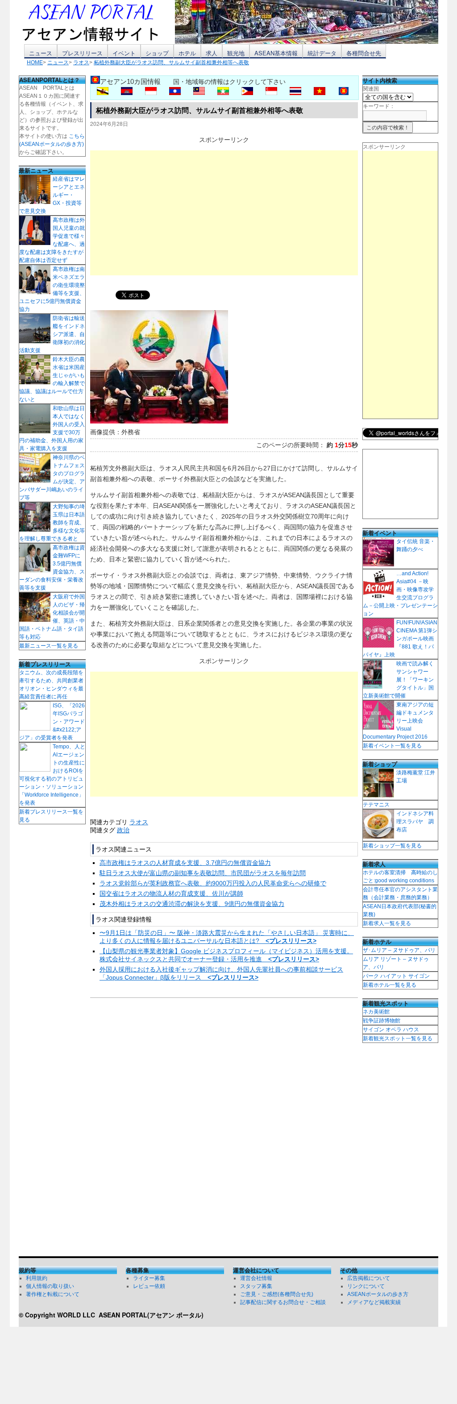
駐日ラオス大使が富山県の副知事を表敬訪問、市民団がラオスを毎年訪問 (203, 872)
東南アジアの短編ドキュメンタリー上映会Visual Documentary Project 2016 (398, 721)
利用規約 (36, 1278)
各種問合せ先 (363, 53)
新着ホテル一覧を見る (389, 985)
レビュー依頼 (149, 1286)
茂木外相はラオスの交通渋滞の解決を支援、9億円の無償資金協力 (192, 903)
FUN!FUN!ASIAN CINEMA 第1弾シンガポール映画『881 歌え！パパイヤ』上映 (400, 638)
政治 (123, 830)
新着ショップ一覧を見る (392, 846)
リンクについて (366, 1286)
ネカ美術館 (376, 1012)
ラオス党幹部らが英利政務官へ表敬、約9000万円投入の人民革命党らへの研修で (213, 883)
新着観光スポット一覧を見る (397, 1038)
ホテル (187, 53)
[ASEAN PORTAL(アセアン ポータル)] (97, 22)
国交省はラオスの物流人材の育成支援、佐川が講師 (171, 893)
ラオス (138, 822)
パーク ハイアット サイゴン (396, 976)
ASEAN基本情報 (276, 53)
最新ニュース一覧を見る (48, 646)
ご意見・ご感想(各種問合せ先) (276, 1294)
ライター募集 (149, 1278)
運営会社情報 (256, 1278)
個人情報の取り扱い (50, 1286)
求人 (211, 53)
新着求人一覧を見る (387, 923)
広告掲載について (368, 1278)
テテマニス (376, 805)
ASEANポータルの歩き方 (377, 1294)
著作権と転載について (52, 1294)
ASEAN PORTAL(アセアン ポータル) (151, 1314)
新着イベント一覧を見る (392, 746)
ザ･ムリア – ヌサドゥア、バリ (399, 950)
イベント (124, 53)
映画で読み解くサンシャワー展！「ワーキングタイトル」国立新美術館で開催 (398, 679)
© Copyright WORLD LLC (59, 1314)
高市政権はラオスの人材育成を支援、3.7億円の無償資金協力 (185, 862)
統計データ (322, 53)
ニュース (40, 53)
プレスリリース (82, 53)
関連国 (371, 89)
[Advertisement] (224, 212)
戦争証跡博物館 (381, 1021)
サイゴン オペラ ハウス (391, 1029)
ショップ (157, 53)
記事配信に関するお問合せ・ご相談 (283, 1302)
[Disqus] (224, 1129)
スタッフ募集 (256, 1286)
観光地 (236, 53)
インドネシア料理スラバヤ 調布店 (415, 821)
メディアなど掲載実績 (374, 1302)
